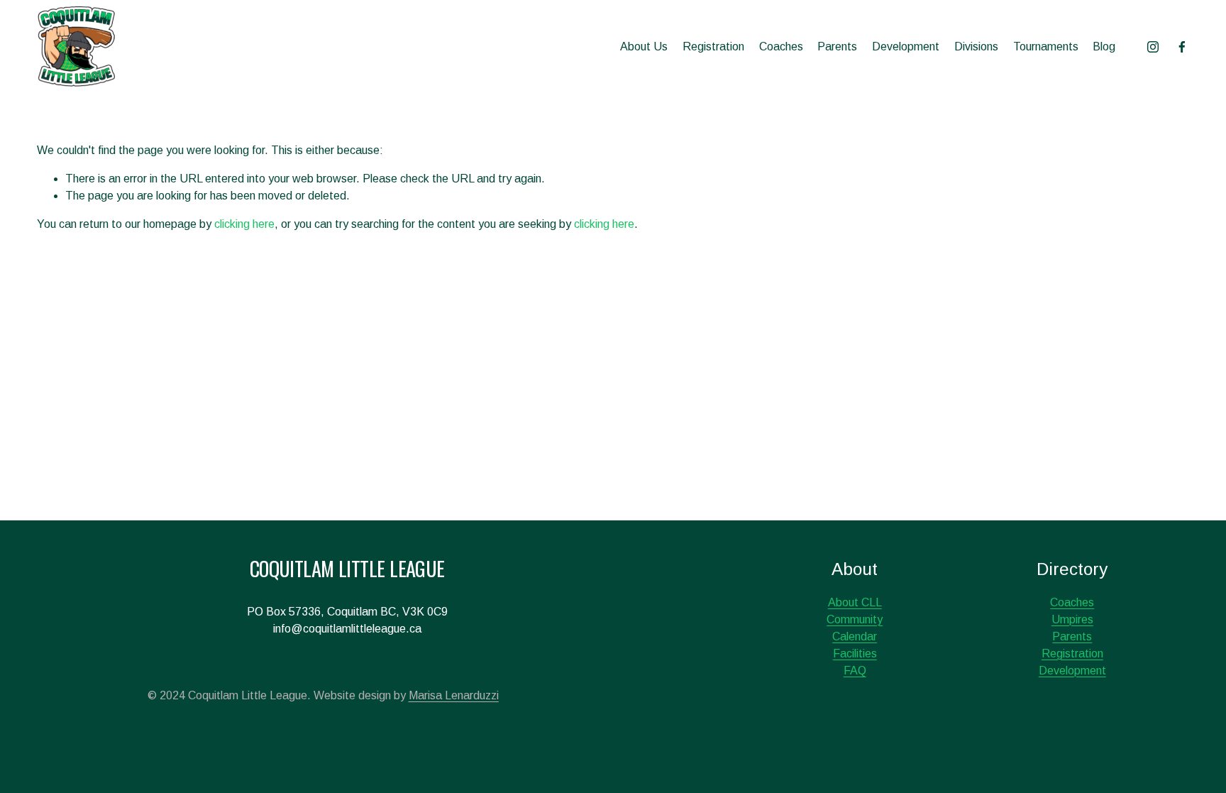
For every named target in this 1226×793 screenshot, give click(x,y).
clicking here (244, 224)
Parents (837, 46)
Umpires (1072, 619)
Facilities (855, 653)
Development (905, 46)
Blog (1104, 46)
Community (855, 619)
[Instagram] (1153, 47)
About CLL (855, 602)
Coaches (781, 46)
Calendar (854, 636)
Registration (713, 46)
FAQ (855, 671)
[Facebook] (1182, 47)
